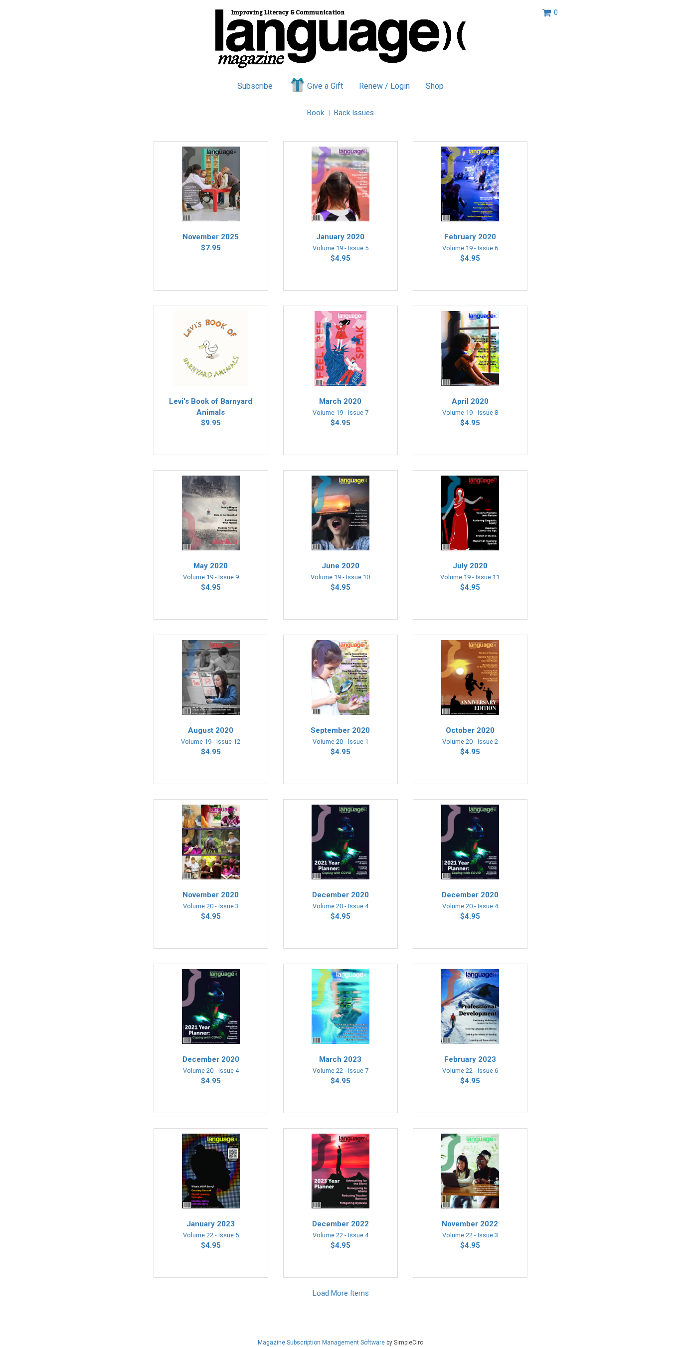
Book (315, 112)
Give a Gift (325, 86)
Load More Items (341, 1293)
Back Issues (354, 112)
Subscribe (255, 86)
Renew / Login (384, 86)
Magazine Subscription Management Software (321, 1342)
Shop (435, 86)
